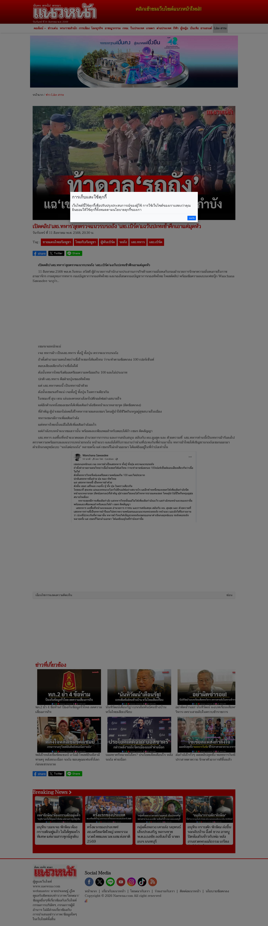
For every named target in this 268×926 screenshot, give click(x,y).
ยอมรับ (192, 218)
